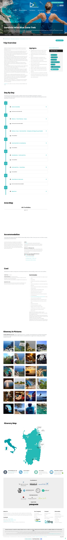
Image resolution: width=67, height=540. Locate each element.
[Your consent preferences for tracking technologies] (65, 538)
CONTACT (55, 10)
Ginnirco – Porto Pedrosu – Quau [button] (19, 119)
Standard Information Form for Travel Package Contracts (59, 517)
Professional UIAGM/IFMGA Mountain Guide (38, 296)
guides (27, 243)
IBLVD (35, 536)
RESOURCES (48, 10)
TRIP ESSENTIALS (32, 10)
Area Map (54, 59)
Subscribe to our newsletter (48, 517)
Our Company (36, 513)
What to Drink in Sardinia (30, 256)
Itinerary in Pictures (56, 66)
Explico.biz (37, 536)
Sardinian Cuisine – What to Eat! (31, 258)
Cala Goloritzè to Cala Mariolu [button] (19, 143)
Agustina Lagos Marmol (38, 514)
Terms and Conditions (58, 522)
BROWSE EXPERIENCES (23, 10)
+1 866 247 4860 (15, 3)
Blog (45, 515)
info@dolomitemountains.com (10, 4)
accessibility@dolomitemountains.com (54, 533)
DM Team (35, 516)
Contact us (5, 83)
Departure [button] (14, 191)
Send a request (46, 518)
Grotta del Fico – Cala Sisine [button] (18, 167)
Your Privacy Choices (36, 538)
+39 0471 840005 (12, 2)
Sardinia (5, 24)
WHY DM (15, 10)
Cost (53, 64)
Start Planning (59, 40)
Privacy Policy (57, 519)
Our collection (41, 10)
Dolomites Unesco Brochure (47, 514)
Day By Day (54, 57)
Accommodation (56, 62)
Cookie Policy (57, 521)
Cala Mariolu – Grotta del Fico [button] (19, 155)
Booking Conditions (58, 514)
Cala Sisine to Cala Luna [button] (17, 179)
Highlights (54, 54)
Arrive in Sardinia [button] (16, 107)
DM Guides (36, 517)
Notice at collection (28, 538)
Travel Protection (57, 513)
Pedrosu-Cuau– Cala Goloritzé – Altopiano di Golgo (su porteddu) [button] (27, 131)
